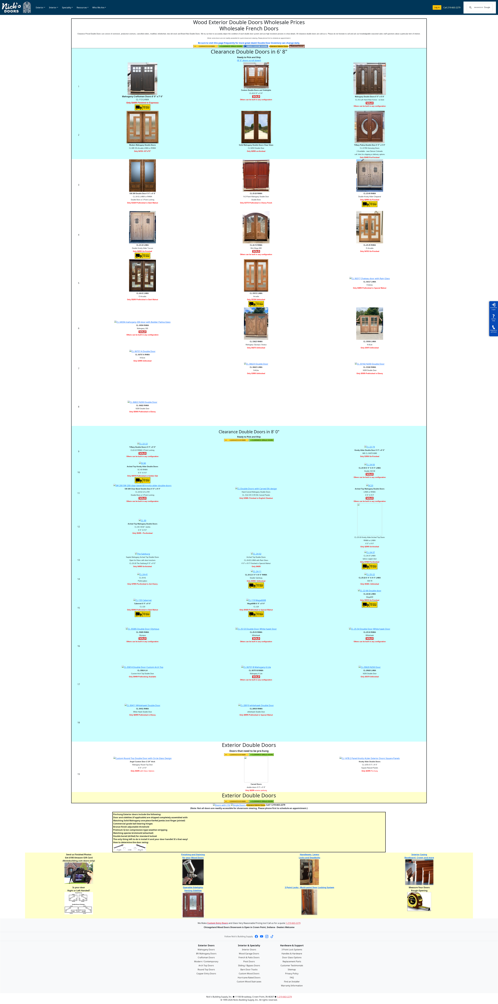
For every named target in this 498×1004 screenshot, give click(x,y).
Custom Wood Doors (249, 973)
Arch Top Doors (206, 965)
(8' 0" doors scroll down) (249, 60)
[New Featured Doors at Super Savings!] (297, 46)
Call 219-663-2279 (451, 7)
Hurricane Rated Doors (249, 977)
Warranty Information (292, 985)
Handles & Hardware (292, 953)
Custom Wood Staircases (249, 981)
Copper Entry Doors (206, 973)
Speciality (66, 7)
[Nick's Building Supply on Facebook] (256, 936)
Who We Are (98, 7)
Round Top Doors (206, 969)
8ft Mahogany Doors (206, 953)
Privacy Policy (291, 973)
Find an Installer (292, 981)
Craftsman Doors (206, 957)
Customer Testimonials (292, 965)
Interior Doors (249, 949)
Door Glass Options (292, 957)
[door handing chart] (78, 903)
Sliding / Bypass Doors (249, 965)
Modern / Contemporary (206, 961)
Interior (53, 7)
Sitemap (292, 969)
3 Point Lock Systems (292, 949)
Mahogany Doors (206, 949)
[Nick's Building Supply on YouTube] (261, 936)
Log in (437, 7)
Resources (82, 7)
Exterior (40, 7)
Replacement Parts (292, 961)
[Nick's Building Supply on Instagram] (266, 936)
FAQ (292, 977)
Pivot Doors (249, 961)
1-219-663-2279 (293, 923)
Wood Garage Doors (249, 953)
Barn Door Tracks (249, 969)
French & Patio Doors (249, 957)
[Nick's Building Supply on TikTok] (272, 936)
